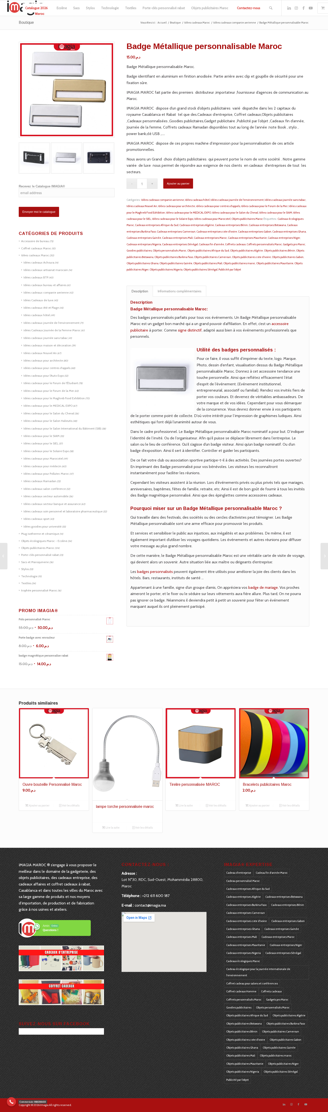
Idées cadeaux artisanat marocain (46, 270)
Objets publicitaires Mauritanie (274, 263)
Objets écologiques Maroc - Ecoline (44, 541)
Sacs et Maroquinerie (35, 562)
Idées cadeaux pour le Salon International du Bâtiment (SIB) (62, 428)
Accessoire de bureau (35, 241)
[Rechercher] (270, 8)
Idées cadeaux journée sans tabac (46, 338)
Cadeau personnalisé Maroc (243, 881)
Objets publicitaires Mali (207, 263)
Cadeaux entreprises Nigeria (144, 244)
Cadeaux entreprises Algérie (196, 225)
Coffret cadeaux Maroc (36, 248)
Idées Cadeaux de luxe (38, 300)
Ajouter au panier (178, 183)
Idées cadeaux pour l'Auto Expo (44, 375)
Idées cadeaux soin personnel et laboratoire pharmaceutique (63, 511)
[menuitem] (36, 8)
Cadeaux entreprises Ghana (289, 231)
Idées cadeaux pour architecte (43, 360)
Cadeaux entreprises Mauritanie (247, 238)
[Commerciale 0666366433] (11, 1101)
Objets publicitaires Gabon (288, 257)
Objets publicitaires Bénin (279, 250)
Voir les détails (70, 805)
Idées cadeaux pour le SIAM (42, 436)
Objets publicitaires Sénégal (200, 269)
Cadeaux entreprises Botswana (267, 225)
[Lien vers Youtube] (310, 8)
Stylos (25, 569)
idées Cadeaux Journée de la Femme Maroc (52, 330)
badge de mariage (262, 587)
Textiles (26, 583)
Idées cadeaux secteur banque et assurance (52, 504)
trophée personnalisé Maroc (39, 590)
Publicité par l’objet (230, 269)
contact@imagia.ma (150, 905)
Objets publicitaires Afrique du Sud (208, 250)
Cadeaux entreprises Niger (284, 238)
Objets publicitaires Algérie (246, 250)
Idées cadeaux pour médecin (42, 466)
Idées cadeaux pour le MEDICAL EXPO (48, 405)
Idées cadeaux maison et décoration (47, 345)
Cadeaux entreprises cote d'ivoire (216, 231)
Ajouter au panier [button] (38, 805)
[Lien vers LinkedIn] (289, 8)
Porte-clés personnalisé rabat (40, 555)
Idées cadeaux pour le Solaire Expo (46, 451)
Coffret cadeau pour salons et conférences (252, 983)
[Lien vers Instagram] (296, 8)
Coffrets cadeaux (235, 244)
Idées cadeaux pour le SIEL (41, 443)
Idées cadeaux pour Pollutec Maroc (46, 473)
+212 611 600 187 (156, 895)
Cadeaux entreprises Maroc (210, 238)
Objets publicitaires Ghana (142, 263)
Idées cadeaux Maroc (35, 255)
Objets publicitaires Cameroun (212, 257)
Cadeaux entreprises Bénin (231, 225)
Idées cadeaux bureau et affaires (45, 285)
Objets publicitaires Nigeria (166, 269)
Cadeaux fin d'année (211, 244)
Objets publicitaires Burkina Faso (173, 257)
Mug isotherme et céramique (40, 533)
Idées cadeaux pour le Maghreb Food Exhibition (54, 398)
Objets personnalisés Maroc (169, 250)
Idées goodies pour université (42, 526)
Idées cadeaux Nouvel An (40, 353)
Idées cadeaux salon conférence (45, 489)
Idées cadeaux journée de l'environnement (51, 323)
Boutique (26, 22)
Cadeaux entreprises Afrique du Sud (156, 225)
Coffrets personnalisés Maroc (264, 244)
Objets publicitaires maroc (239, 263)
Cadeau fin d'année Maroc (272, 872)
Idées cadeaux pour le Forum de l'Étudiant (51, 383)
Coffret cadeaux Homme (241, 991)
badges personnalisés (155, 571)
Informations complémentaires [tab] (179, 291)
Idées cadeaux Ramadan (40, 481)
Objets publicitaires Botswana (244, 1023)
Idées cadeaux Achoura (39, 262)
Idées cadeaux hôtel (37, 315)
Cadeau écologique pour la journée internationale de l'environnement (258, 972)
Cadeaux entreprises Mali (177, 238)
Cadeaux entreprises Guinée (144, 238)
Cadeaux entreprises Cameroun (176, 231)
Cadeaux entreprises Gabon (254, 231)
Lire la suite (112, 827)
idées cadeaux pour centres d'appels (47, 368)
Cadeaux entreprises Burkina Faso (246, 905)
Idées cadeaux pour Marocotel (43, 458)
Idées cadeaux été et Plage (41, 307)
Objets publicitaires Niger (283, 1063)
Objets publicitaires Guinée (175, 263)
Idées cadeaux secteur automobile (46, 496)
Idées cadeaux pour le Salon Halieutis (48, 421)
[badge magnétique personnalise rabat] (3, 556)
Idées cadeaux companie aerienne (46, 292)
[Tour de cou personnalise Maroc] (324, 556)
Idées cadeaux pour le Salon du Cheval (49, 413)
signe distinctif (189, 330)
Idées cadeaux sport (36, 519)
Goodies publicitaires (139, 250)
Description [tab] (140, 291)
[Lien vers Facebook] (303, 8)
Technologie (29, 576)
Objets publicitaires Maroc (37, 548)
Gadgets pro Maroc (294, 244)
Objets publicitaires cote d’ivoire (251, 257)
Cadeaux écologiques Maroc (243, 961)
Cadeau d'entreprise (238, 872)
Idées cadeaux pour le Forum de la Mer (49, 391)
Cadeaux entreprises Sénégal (180, 244)
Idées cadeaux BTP (36, 277)
